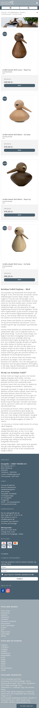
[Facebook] (3, 592)
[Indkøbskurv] (37, 3)
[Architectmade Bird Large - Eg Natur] (19, 242)
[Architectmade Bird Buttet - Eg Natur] (19, 113)
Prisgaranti (5, 500)
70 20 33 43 (18, 515)
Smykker (4, 651)
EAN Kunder (5, 491)
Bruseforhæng (6, 668)
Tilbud (3, 670)
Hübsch (3, 628)
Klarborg (4, 615)
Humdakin (4, 619)
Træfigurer (5, 647)
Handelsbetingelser (8, 489)
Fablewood (5, 617)
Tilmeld (19, 579)
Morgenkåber (6, 655)
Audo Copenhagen (7, 625)
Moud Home (5, 632)
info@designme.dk (13, 474)
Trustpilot (4, 554)
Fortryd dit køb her (8, 485)
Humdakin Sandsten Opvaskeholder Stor (16, 702)
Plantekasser (5, 653)
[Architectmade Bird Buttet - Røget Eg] (19, 178)
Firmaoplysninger (7, 496)
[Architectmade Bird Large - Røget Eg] (19, 48)
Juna (2, 630)
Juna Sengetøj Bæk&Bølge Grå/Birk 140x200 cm (19, 698)
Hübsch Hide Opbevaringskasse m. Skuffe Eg (17, 692)
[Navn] (19, 567)
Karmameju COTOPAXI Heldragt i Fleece (16, 681)
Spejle (3, 660)
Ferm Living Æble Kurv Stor (11, 679)
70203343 (13, 472)
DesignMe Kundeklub (8, 494)
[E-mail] (19, 571)
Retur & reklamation (8, 487)
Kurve (3, 666)
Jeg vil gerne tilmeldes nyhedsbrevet (18, 574)
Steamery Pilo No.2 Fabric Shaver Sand (15, 700)
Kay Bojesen (5, 623)
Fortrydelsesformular (9, 504)
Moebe (3, 636)
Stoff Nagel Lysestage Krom (11, 685)
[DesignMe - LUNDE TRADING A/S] (7, 3)
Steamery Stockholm (8, 621)
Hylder (3, 662)
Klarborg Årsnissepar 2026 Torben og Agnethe (18, 683)
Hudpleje (4, 645)
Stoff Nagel (5, 634)
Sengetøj (4, 649)
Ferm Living (5, 611)
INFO (19, 85)
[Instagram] (8, 592)
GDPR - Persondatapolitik (10, 502)
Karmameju (5, 613)
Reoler (3, 664)
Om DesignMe (6, 498)
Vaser (3, 657)
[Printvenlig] (37, 12)
